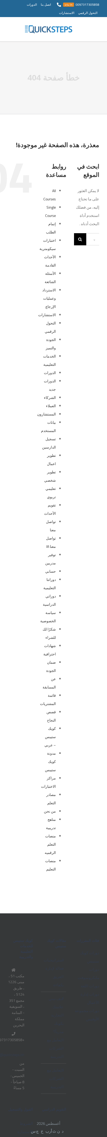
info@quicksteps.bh (16, 1054)
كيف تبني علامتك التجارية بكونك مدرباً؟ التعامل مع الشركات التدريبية (55, 1027)
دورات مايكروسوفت (88, 973)
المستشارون (46, 414)
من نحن (50, 811)
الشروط (26, 1123)
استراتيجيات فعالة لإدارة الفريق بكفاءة (53, 972)
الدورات (50, 372)
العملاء (51, 406)
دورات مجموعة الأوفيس (87, 1015)
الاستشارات (47, 315)
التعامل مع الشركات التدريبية (55, 1078)
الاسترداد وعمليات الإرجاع (49, 298)
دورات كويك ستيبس (89, 957)
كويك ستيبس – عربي (50, 736)
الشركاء (50, 397)
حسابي (50, 571)
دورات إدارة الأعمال (90, 998)
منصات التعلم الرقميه (50, 844)
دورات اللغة (90, 986)
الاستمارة (25, 1131)
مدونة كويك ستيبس (50, 761)
